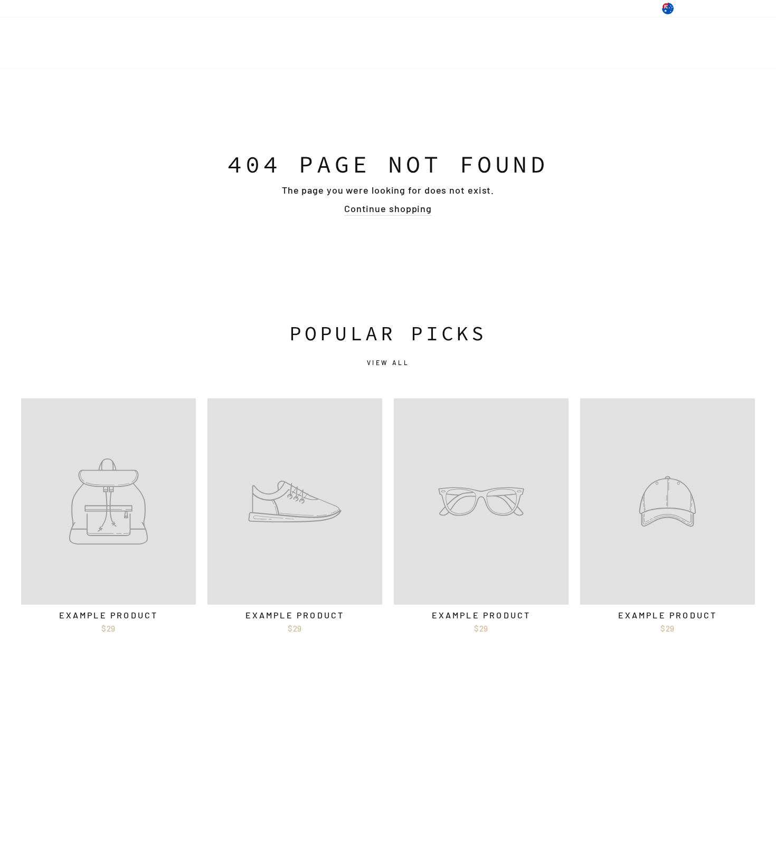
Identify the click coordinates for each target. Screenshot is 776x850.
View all (388, 362)
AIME (45, 43)
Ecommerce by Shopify (403, 809)
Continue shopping (388, 208)
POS (340, 809)
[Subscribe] (172, 757)
